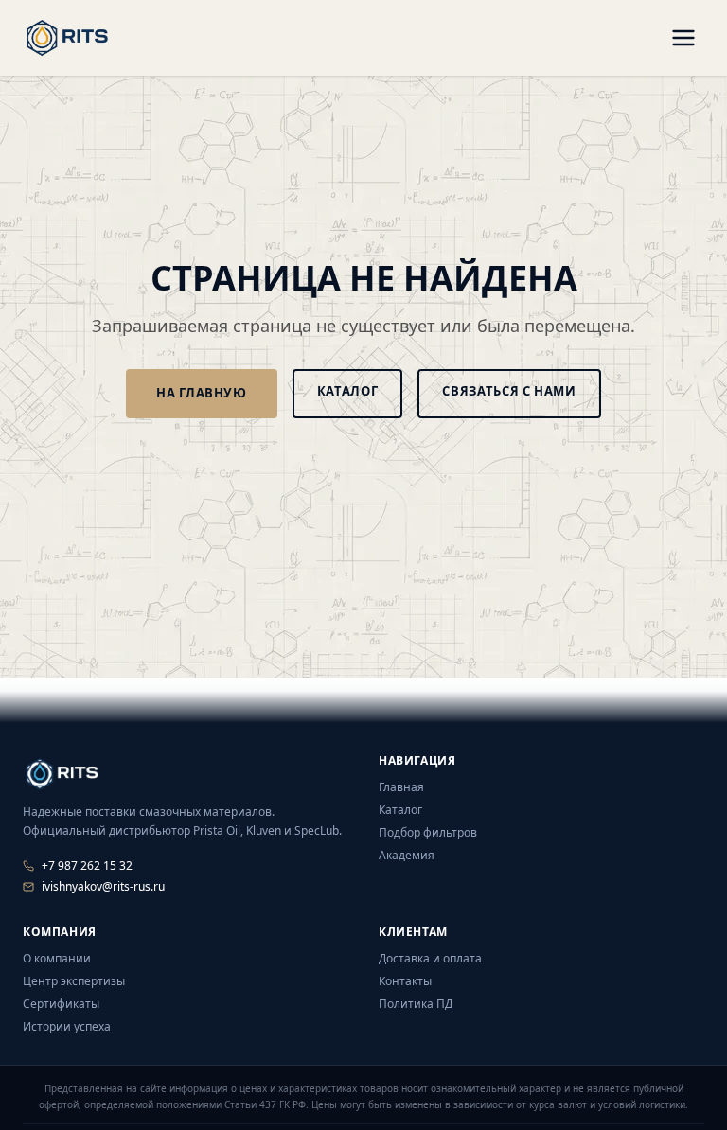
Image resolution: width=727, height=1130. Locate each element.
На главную (201, 392)
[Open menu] (683, 38)
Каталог (348, 390)
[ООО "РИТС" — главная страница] (67, 38)
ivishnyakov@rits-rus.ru (103, 886)
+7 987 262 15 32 (87, 866)
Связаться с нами (509, 390)
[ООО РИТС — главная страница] (60, 772)
